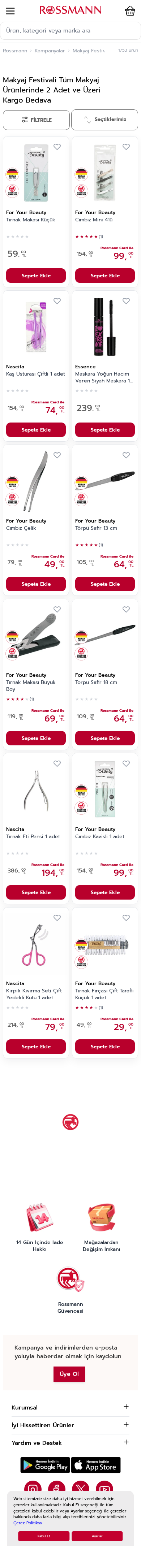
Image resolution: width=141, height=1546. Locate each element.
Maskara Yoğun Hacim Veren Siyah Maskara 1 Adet (102, 378)
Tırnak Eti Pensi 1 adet (33, 836)
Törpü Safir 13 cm (96, 528)
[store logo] (70, 10)
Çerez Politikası (28, 1523)
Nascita (15, 367)
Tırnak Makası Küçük (30, 220)
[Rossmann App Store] (95, 1464)
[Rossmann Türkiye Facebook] (56, 1489)
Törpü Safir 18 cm (96, 682)
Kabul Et (44, 1536)
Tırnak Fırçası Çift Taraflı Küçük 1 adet (104, 994)
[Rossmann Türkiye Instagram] (33, 1489)
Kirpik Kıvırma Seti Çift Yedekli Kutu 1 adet (34, 994)
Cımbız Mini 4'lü (93, 220)
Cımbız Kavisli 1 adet (99, 836)
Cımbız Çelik (21, 528)
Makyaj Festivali (92, 51)
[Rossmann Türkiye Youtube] (104, 1489)
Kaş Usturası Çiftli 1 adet (35, 374)
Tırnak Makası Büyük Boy (31, 686)
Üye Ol (69, 1374)
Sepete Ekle (36, 276)
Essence (85, 367)
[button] (128, 11)
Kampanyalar (50, 51)
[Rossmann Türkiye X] (80, 1489)
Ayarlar (97, 1536)
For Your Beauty (26, 212)
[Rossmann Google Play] (45, 1464)
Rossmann (15, 51)
